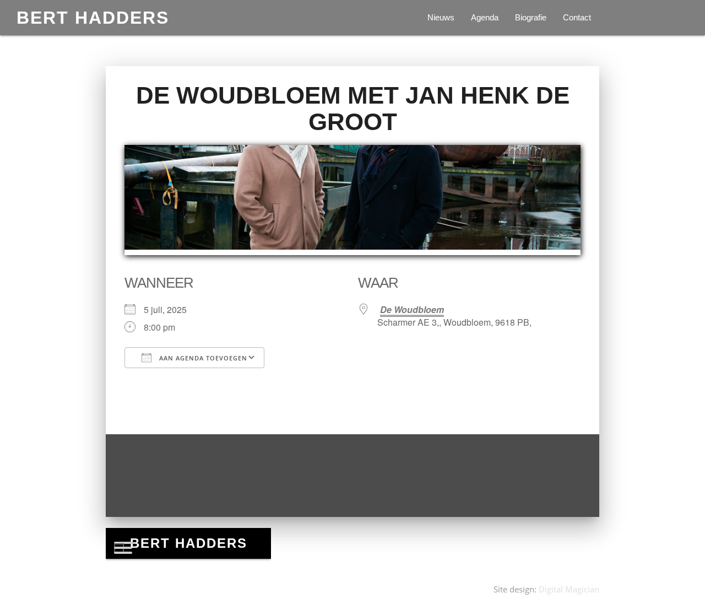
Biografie (530, 17)
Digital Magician (569, 589)
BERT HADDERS (93, 18)
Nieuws (440, 17)
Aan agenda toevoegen (202, 358)
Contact (577, 17)
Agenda (484, 17)
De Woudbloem (412, 310)
